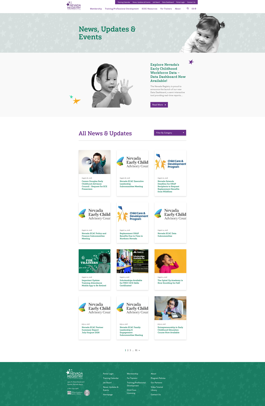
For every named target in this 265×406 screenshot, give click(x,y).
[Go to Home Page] (73, 6)
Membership (96, 8)
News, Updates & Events (141, 2)
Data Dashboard (168, 2)
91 (136, 350)
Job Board (156, 2)
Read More (157, 104)
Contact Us (191, 2)
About (178, 8)
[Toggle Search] (188, 8)
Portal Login (180, 2)
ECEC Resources (149, 8)
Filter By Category (164, 132)
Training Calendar (124, 2)
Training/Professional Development (122, 8)
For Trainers (166, 8)
